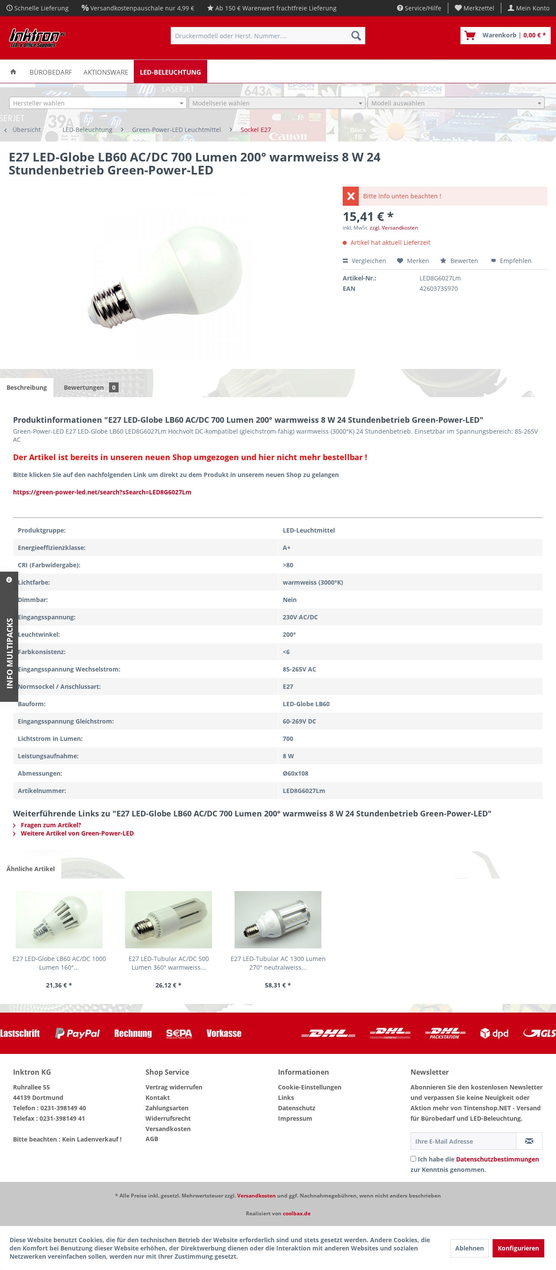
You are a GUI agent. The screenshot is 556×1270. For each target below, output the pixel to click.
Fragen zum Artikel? (50, 825)
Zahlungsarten (167, 1108)
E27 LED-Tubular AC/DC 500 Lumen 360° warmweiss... (169, 962)
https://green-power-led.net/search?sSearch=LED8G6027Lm (102, 492)
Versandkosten (168, 1129)
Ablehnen (469, 1248)
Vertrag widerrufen (174, 1087)
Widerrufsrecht (168, 1118)
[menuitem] (474, 8)
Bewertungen (90, 387)
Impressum (295, 1118)
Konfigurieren (518, 1248)
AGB (152, 1139)
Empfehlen (515, 261)
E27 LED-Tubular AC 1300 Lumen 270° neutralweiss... (278, 962)
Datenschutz (296, 1108)
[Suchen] (356, 35)
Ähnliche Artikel (31, 869)
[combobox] (97, 103)
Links (286, 1097)
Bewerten (464, 261)
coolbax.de (297, 1213)
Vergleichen (368, 261)
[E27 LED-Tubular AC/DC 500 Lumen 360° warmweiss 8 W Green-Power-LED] (168, 919)
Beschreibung (27, 387)
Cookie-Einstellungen (309, 1087)
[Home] (13, 71)
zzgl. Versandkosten (394, 227)
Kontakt (158, 1097)
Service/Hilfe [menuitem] (422, 8)
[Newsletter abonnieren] (529, 1141)
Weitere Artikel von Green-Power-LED (76, 833)
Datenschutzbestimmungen (497, 1159)
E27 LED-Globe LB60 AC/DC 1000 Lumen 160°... (59, 962)
